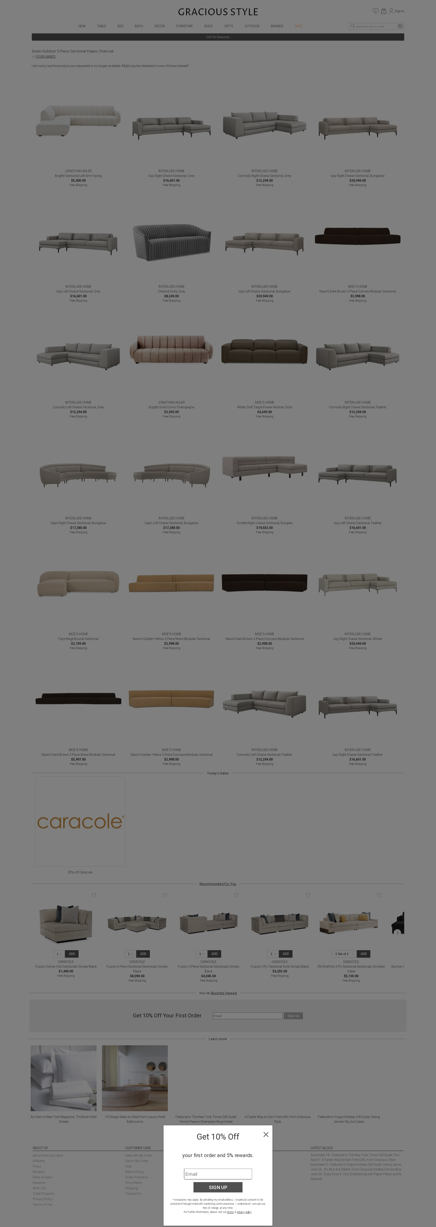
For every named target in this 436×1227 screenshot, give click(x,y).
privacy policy (244, 1212)
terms (230, 1212)
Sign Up (218, 1187)
